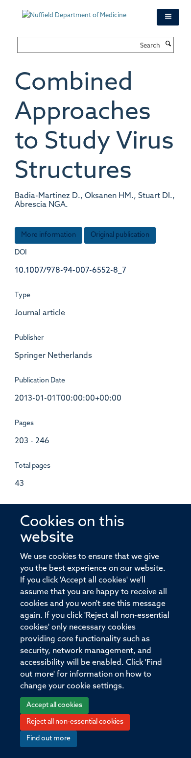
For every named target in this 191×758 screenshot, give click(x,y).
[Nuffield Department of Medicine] (82, 11)
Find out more (48, 738)
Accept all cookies (54, 705)
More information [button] (48, 235)
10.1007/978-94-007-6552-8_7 (70, 271)
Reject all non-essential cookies (74, 722)
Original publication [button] (120, 235)
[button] (168, 17)
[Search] (168, 44)
